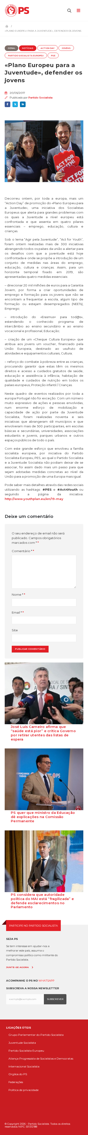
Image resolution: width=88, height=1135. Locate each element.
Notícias (27, 48)
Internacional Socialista (23, 1066)
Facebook (7, 104)
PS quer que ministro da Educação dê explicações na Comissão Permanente (43, 817)
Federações (15, 1082)
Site (15, 630)
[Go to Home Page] (7, 26)
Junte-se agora (17, 967)
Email (17, 612)
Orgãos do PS (17, 1074)
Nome (17, 594)
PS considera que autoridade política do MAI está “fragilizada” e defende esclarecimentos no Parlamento (42, 901)
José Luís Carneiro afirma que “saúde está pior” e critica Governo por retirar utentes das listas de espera (43, 733)
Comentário (22, 551)
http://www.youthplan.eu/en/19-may (34, 499)
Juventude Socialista (22, 1042)
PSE (53, 55)
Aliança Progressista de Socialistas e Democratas (40, 1058)
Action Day (47, 48)
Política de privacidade (23, 1090)
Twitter (15, 104)
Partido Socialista (40, 97)
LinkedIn (23, 104)
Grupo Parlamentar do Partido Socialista (36, 1034)
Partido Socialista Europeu (26, 55)
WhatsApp (46, 980)
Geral (11, 48)
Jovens (66, 48)
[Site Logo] (18, 10)
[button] (69, 10)
